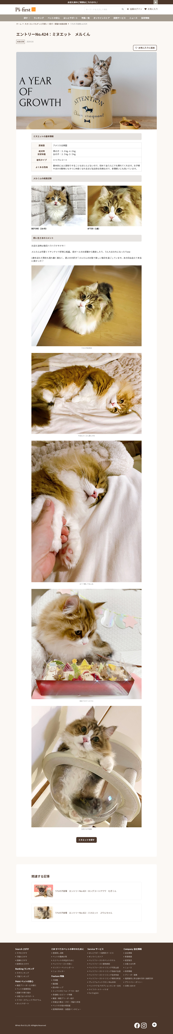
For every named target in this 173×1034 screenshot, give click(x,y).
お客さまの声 (130, 964)
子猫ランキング (23, 976)
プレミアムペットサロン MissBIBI (102, 982)
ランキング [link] (39, 17)
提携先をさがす (23, 964)
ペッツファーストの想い (62, 964)
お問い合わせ (130, 985)
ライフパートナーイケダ (98, 989)
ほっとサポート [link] (71, 17)
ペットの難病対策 (60, 956)
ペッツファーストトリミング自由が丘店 (105, 971)
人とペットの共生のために (63, 960)
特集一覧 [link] (86, 17)
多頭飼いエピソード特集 (62, 994)
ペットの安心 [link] (54, 17)
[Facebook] (137, 1024)
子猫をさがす (22, 956)
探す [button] (26, 17)
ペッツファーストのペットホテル (102, 960)
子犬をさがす (22, 953)
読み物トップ (58, 987)
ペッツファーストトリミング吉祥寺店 (104, 975)
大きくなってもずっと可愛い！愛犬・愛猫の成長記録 (46, 24)
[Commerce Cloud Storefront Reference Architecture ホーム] (25, 9)
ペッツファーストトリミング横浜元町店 (105, 978)
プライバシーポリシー (134, 982)
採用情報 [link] (145, 17)
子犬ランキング (23, 973)
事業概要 (128, 956)
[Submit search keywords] (122, 9)
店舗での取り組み (24, 992)
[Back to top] (154, 1025)
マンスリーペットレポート (63, 967)
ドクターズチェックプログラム (29, 1000)
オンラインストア (96, 956)
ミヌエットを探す (86, 839)
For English (94, 993)
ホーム (19, 24)
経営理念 (128, 960)
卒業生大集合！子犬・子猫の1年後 (66, 1002)
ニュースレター (59, 971)
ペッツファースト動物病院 (99, 964)
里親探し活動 (58, 953)
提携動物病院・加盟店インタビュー (67, 1009)
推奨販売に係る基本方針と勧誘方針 (139, 978)
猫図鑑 (55, 983)
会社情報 (128, 953)
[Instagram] (144, 1024)
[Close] (155, 2)
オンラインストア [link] (101, 17)
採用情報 (128, 971)
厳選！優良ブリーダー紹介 (63, 998)
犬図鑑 (55, 980)
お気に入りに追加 (146, 47)
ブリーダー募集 (131, 975)
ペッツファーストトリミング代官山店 (104, 967)
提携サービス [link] (119, 17)
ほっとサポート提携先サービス (101, 953)
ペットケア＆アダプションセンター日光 (105, 985)
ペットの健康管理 (24, 989)
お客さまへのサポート (25, 996)
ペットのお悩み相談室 (61, 1005)
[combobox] (104, 9)
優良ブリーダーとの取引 (26, 985)
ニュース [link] (133, 17)
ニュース (128, 967)
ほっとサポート (23, 1003)
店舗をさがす (22, 960)
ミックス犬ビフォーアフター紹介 (66, 991)
